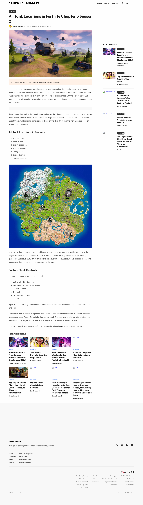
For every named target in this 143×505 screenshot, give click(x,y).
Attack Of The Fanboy (127, 476)
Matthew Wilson (14, 363)
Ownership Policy (25, 462)
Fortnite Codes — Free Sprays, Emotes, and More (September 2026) (17, 356)
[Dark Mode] (127, 3)
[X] (122, 445)
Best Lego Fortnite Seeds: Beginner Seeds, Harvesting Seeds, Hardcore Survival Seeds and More (82, 388)
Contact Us (12, 457)
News (99, 3)
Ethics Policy (23, 457)
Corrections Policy (25, 459)
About (11, 454)
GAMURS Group (129, 493)
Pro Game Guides (82, 476)
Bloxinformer (130, 485)
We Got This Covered (109, 479)
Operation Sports (111, 482)
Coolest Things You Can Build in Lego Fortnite (82, 355)
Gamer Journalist (82, 482)
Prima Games (83, 479)
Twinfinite (96, 476)
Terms (11, 459)
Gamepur (113, 476)
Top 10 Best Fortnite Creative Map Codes (38, 355)
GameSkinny (95, 482)
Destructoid (130, 479)
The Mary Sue (129, 482)
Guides (107, 3)
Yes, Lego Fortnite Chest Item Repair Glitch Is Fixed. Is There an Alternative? (17, 387)
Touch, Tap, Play (82, 485)
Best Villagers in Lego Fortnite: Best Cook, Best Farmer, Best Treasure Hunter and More (61, 387)
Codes (115, 3)
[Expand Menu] (132, 3)
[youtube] (132, 445)
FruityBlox (113, 485)
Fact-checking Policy (26, 454)
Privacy (11, 462)
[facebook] (127, 445)
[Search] (122, 3)
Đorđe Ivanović (57, 363)
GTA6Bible (84, 488)
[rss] (117, 445)
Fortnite (63, 326)
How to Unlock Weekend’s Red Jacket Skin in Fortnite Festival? (60, 356)
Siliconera (96, 479)
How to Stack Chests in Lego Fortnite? (37, 385)
